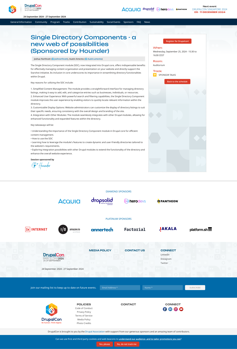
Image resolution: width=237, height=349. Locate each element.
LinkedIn (165, 254)
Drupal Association (95, 331)
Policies (84, 304)
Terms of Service (83, 315)
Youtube (181, 309)
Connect (168, 250)
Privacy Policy (84, 311)
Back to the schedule (177, 81)
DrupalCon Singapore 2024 (209, 9)
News (147, 21)
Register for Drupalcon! (177, 41)
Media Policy (100, 250)
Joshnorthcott (60, 58)
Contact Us (135, 250)
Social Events (113, 21)
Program (55, 21)
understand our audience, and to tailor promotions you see (150, 338)
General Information (21, 21)
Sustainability (97, 21)
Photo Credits (84, 323)
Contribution (79, 21)
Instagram (166, 258)
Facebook (165, 309)
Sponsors (128, 21)
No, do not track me (126, 344)
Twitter (164, 262)
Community (41, 21)
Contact (128, 304)
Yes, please (104, 344)
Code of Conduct (84, 308)
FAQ (139, 21)
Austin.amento (95, 58)
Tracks (66, 21)
